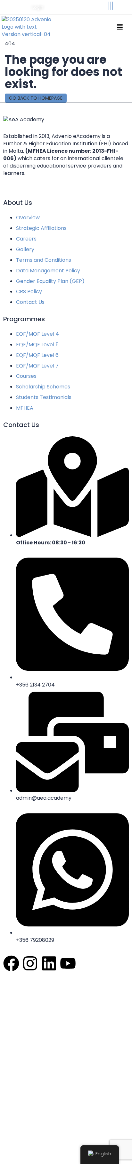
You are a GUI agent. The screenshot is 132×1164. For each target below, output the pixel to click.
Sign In (61, 1152)
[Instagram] (30, 963)
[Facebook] (11, 963)
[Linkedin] (49, 963)
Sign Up (43, 1152)
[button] (119, 27)
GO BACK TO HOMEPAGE (35, 98)
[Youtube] (112, 6)
